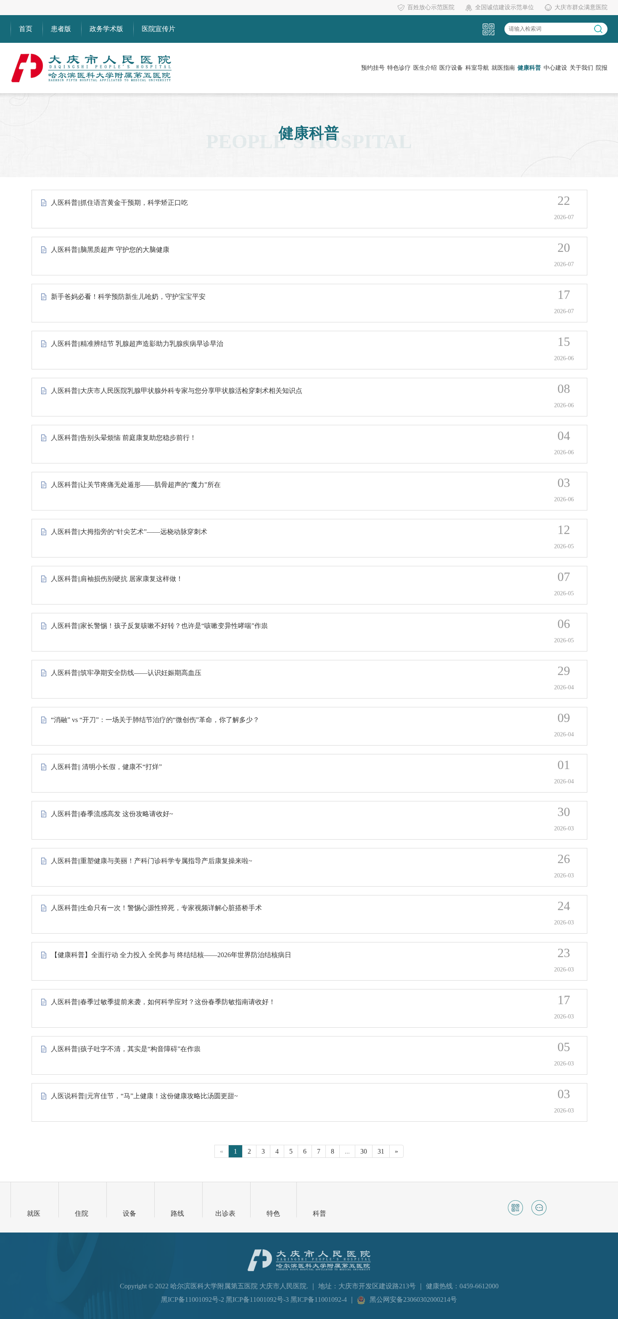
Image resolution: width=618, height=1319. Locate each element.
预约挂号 (373, 68)
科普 (319, 1213)
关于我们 (581, 68)
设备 (129, 1213)
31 (381, 1151)
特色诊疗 (399, 68)
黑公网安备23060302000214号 (413, 1299)
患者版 (61, 28)
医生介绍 (425, 68)
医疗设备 (451, 68)
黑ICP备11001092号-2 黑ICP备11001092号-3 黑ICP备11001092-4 (255, 1299)
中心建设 (555, 68)
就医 (33, 1213)
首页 (25, 28)
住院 (81, 1213)
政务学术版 (106, 28)
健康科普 (529, 68)
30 (363, 1151)
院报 (601, 68)
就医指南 (503, 68)
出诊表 (225, 1213)
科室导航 (477, 68)
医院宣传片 (158, 28)
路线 (177, 1213)
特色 (273, 1213)
